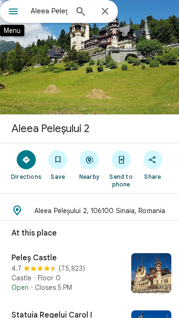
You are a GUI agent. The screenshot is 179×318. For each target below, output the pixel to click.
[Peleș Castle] (89, 274)
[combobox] (49, 11)
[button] (89, 210)
